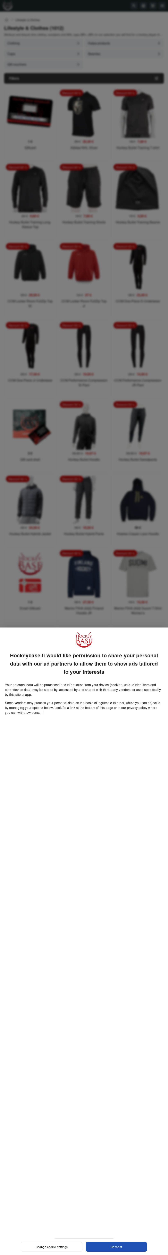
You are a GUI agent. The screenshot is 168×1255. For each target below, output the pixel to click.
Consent (116, 1247)
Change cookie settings (52, 1247)
